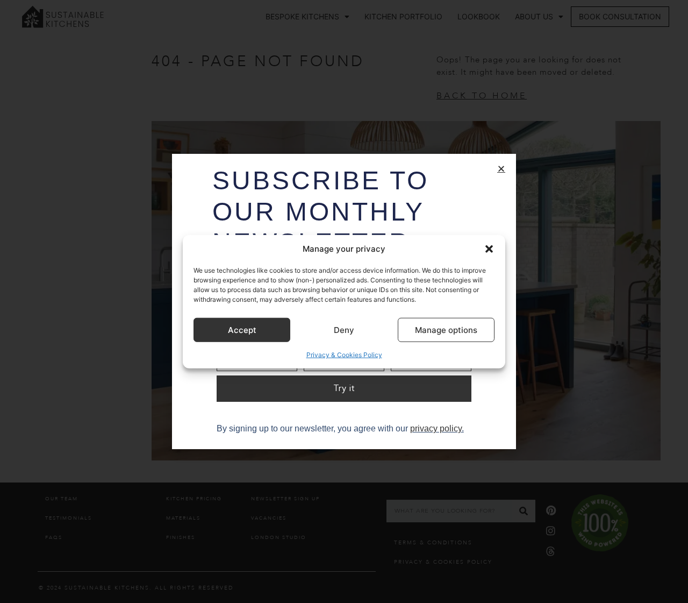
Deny (344, 329)
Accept (242, 329)
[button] (489, 249)
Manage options (446, 329)
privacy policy (436, 428)
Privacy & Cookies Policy (344, 355)
